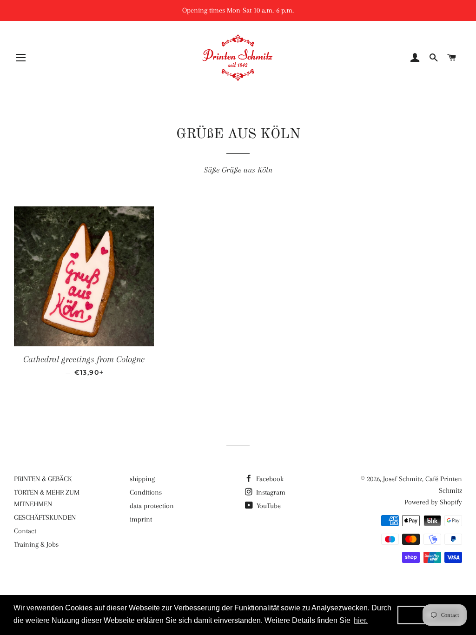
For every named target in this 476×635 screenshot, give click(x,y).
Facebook (269, 479)
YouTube (268, 506)
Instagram (269, 492)
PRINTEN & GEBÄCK (43, 479)
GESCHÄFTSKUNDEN (45, 517)
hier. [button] (361, 620)
